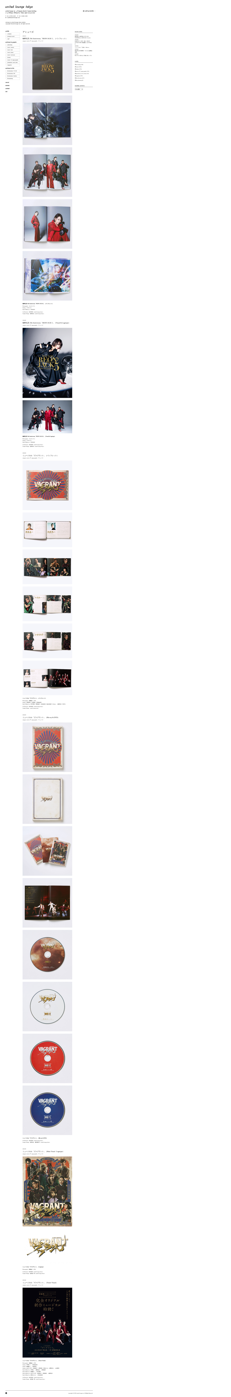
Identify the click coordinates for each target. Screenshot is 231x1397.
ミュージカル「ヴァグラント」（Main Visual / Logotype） (43, 1151)
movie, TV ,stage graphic (32, 41)
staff (8, 38)
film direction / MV (11, 73)
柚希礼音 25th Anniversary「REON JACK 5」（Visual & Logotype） (46, 323)
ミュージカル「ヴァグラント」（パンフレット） (40, 455)
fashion (9, 57)
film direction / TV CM (12, 70)
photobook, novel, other (12, 62)
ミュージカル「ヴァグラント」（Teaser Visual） (40, 1283)
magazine (9, 65)
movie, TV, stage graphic (12, 60)
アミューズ (40, 41)
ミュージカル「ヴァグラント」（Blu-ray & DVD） (41, 717)
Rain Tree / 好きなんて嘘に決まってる (83, 55)
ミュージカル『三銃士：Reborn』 (82, 47)
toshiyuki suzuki (10, 36)
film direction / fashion (12, 76)
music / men (10, 49)
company (9, 33)
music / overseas (11, 54)
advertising (9, 44)
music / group (10, 52)
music (77, 66)
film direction (79, 78)
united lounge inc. (80, 1393)
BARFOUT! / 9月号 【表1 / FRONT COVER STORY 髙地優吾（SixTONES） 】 (83, 43)
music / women (10, 47)
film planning (10, 78)
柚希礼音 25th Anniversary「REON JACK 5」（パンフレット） (45, 38)
